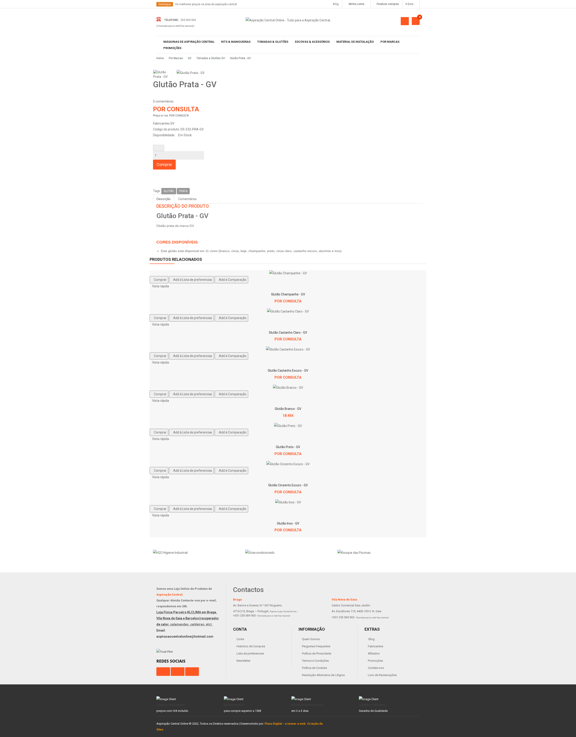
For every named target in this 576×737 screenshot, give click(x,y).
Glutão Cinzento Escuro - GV (288, 485)
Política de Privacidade (316, 653)
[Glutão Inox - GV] (288, 502)
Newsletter (243, 660)
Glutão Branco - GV (288, 409)
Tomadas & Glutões (272, 41)
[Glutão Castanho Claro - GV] (288, 311)
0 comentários (163, 101)
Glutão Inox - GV (288, 523)
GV (189, 58)
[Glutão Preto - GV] (288, 426)
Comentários (187, 199)
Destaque (165, 4)
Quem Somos (311, 639)
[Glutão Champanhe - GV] (288, 273)
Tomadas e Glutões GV (210, 58)
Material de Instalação (355, 41)
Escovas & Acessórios (312, 41)
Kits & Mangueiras (235, 41)
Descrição (164, 199)
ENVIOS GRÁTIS (234, 705)
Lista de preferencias (250, 653)
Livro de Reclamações (382, 675)
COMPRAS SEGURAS (372, 705)
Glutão (169, 191)
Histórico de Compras (250, 646)
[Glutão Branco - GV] (288, 388)
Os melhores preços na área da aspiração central (206, 4)
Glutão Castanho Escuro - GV (288, 370)
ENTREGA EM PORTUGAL (307, 705)
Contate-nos (376, 668)
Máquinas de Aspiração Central (188, 41)
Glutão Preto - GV (288, 447)
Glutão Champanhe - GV (288, 294)
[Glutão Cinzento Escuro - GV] (288, 464)
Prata (183, 191)
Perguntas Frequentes (316, 646)
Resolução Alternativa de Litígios (323, 675)
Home (160, 58)
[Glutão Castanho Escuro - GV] (288, 349)
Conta (240, 639)
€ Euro (410, 4)
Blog (335, 4)
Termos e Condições (315, 660)
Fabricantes (375, 646)
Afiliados (374, 653)
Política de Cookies (314, 668)
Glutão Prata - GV (240, 58)
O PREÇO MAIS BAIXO (170, 705)
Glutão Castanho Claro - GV (288, 332)
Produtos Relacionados (176, 259)
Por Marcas (389, 41)
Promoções (172, 48)
